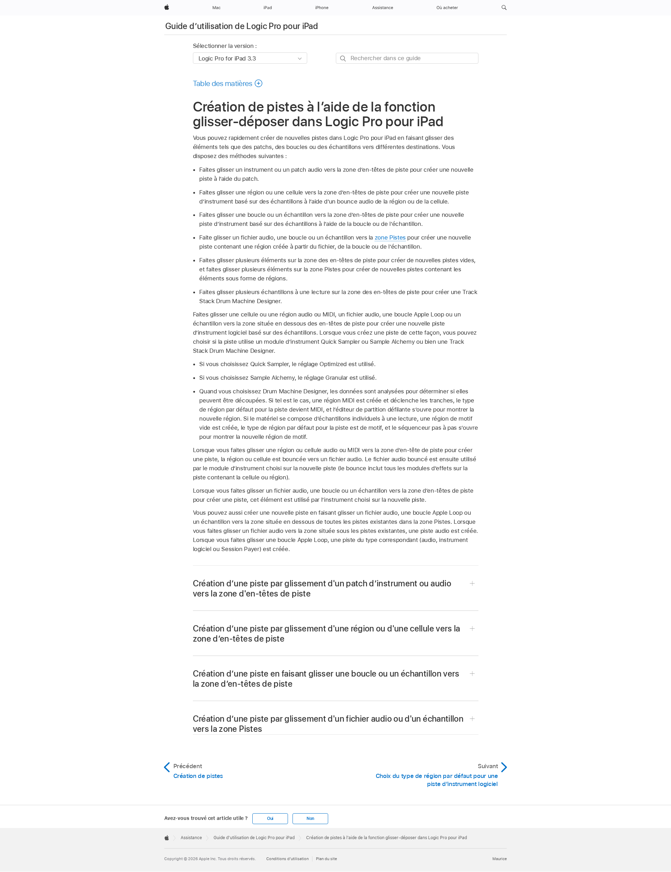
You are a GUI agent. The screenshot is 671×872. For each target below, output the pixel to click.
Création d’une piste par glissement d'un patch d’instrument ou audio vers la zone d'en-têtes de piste (322, 588)
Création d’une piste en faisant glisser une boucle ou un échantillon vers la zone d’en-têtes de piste (326, 679)
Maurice (499, 858)
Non (310, 818)
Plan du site (326, 858)
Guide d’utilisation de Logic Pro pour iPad (241, 26)
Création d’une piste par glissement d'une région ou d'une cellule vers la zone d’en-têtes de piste (326, 633)
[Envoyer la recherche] (343, 58)
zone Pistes (390, 237)
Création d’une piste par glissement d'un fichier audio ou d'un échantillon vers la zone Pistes (328, 724)
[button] (504, 7)
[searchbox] (407, 58)
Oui (270, 818)
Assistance (191, 837)
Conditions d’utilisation (287, 858)
